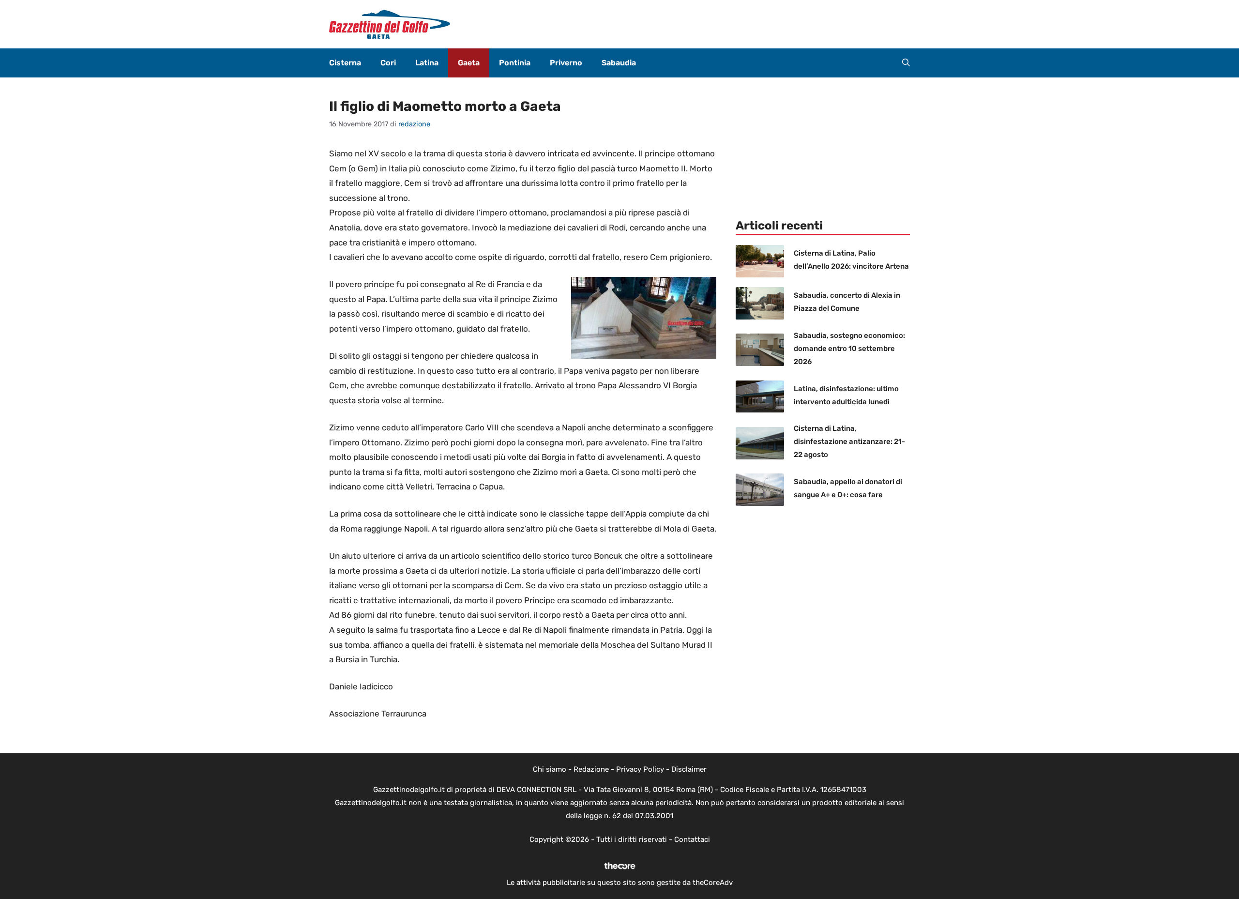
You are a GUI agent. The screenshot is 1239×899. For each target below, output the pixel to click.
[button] (906, 62)
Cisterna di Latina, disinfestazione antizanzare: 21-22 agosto (849, 441)
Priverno (566, 62)
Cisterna (345, 62)
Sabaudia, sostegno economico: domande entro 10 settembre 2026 (849, 348)
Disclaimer (689, 769)
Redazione (591, 769)
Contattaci (692, 839)
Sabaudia (619, 62)
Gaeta (469, 62)
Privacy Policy (640, 769)
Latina (426, 62)
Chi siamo (549, 769)
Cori (388, 62)
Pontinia (514, 62)
